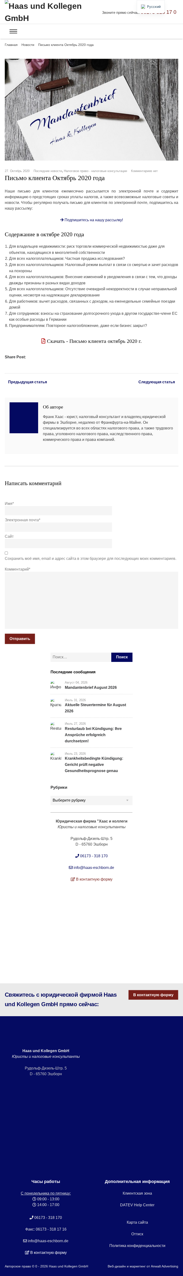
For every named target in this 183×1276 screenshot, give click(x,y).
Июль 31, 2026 (75, 700)
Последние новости (48, 171)
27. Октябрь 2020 (17, 171)
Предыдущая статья (27, 382)
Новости (27, 45)
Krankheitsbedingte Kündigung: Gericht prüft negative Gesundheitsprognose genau (94, 764)
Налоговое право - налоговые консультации (95, 171)
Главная (11, 45)
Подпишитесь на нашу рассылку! (93, 220)
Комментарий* (17, 569)
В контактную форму (153, 995)
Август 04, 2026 (76, 682)
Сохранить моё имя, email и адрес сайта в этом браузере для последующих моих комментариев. (90, 559)
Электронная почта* (22, 520)
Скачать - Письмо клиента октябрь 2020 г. (94, 341)
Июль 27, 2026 (75, 723)
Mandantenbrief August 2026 (91, 687)
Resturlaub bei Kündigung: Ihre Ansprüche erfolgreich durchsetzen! (93, 735)
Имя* (9, 504)
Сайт (9, 536)
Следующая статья (156, 382)
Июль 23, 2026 (75, 753)
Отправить (20, 639)
